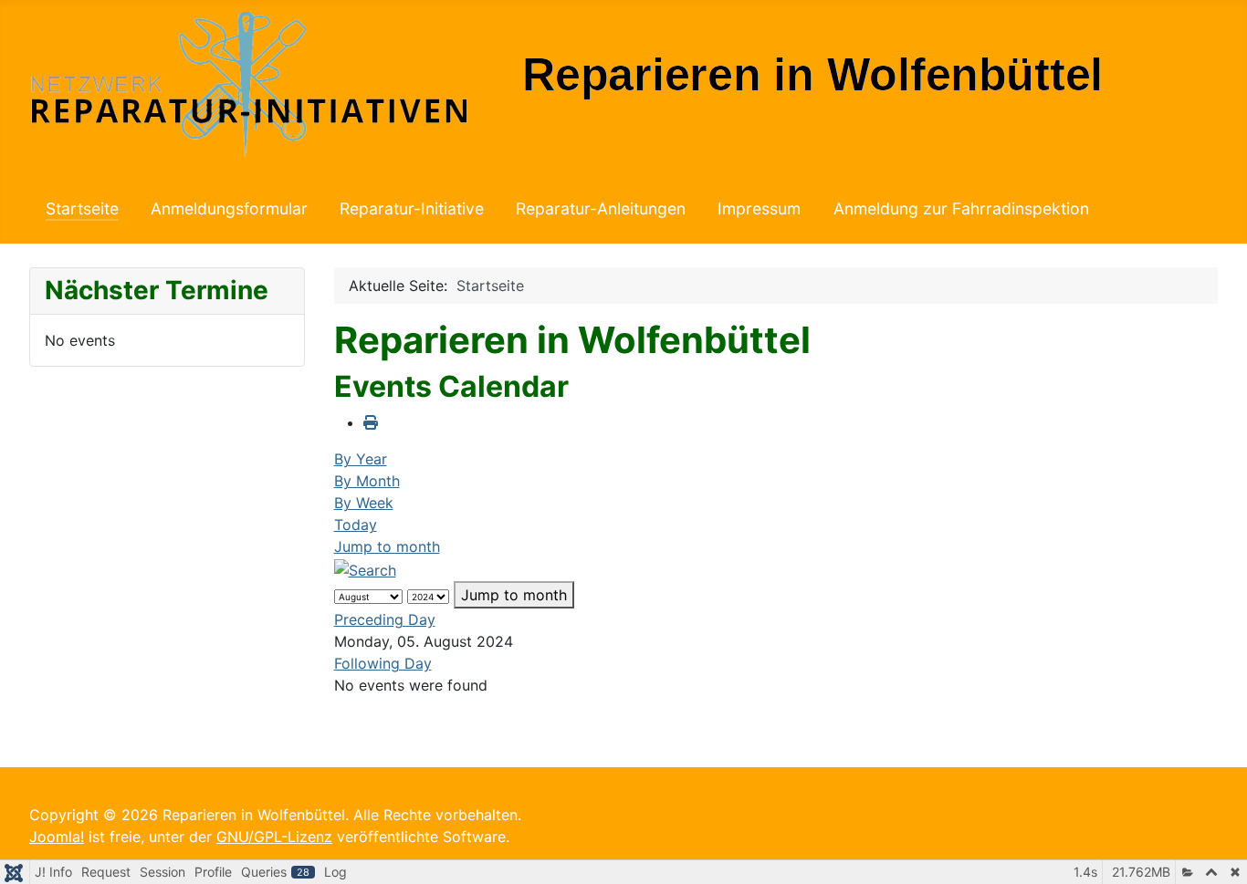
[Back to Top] (1215, 850)
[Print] (370, 422)
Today (355, 524)
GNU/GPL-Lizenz (274, 836)
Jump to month (387, 546)
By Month (367, 481)
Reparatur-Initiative (412, 208)
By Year (360, 459)
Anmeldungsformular (229, 208)
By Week (363, 503)
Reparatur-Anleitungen (601, 208)
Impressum (759, 208)
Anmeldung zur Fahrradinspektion (961, 208)
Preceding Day (384, 619)
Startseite (82, 208)
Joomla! (56, 836)
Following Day (383, 663)
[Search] (365, 568)
